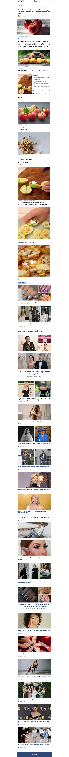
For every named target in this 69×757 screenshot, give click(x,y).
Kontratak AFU (27, 7)
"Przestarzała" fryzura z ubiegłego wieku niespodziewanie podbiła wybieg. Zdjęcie (34, 489)
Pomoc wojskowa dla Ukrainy (36, 7)
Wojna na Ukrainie (21, 7)
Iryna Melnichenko (23, 15)
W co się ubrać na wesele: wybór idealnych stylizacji (28, 699)
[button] (33, 27)
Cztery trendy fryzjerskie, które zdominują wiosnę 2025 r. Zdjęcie (30, 421)
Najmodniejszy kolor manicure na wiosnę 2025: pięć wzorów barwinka (33, 302)
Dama (18, 303)
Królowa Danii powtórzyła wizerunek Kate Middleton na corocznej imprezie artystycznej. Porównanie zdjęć (34, 372)
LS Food (28, 15)
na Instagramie (40, 68)
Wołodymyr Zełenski (45, 7)
